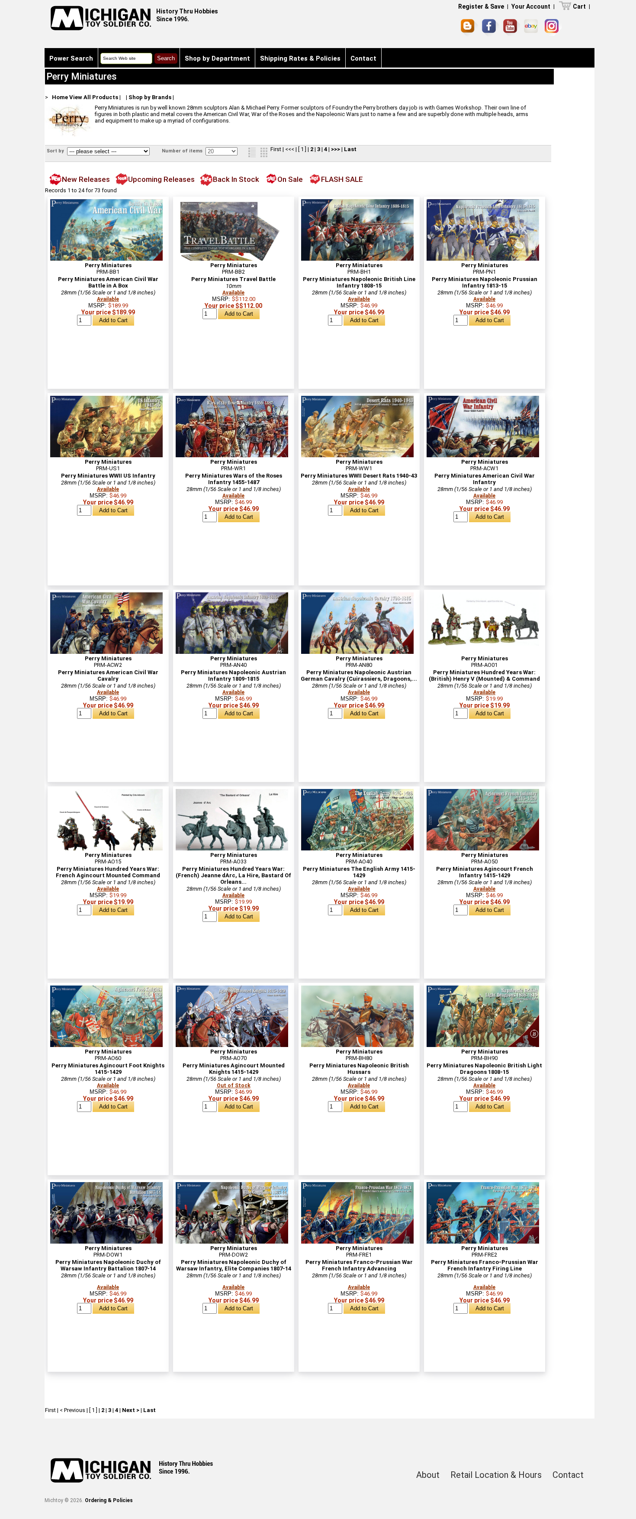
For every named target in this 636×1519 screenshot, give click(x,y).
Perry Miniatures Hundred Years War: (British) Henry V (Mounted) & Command (484, 675)
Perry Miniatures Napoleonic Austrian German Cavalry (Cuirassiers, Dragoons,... (359, 675)
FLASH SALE (342, 179)
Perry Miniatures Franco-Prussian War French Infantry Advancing (359, 1265)
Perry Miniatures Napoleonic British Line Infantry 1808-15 (359, 282)
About (428, 1475)
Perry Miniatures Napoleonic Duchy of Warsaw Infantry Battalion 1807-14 (108, 1265)
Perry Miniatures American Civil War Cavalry (108, 675)
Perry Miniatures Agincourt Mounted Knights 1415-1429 (234, 1068)
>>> (335, 149)
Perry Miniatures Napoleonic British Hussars (359, 1068)
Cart (579, 6)
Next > (130, 1410)
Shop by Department (217, 58)
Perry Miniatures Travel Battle (233, 279)
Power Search (71, 58)
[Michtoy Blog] (469, 27)
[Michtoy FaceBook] (490, 27)
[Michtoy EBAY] (532, 27)
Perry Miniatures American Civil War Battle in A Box (108, 282)
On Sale (290, 179)
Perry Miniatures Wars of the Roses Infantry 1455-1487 (233, 478)
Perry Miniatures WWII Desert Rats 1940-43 (359, 475)
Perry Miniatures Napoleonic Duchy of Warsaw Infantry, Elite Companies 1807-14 (233, 1265)
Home (60, 97)
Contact (363, 58)
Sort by (56, 151)
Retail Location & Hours (496, 1475)
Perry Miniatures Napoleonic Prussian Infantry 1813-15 (484, 282)
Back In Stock (236, 179)
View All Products (93, 97)
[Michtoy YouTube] (511, 27)
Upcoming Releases (161, 179)
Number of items (183, 151)
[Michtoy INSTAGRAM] (553, 27)
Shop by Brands (149, 97)
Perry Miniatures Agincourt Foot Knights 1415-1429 (107, 1068)
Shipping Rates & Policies (300, 58)
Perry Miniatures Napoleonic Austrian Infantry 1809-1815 (233, 675)
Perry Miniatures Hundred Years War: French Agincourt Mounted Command (108, 872)
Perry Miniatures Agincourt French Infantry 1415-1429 (484, 872)
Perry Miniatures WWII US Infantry (108, 475)
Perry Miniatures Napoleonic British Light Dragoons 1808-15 (484, 1068)
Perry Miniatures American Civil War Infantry (484, 478)
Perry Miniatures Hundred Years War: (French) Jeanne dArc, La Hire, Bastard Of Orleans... (233, 875)
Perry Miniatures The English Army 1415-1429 (359, 872)
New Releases (86, 179)
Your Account (530, 6)
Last (350, 149)
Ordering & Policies (109, 1500)
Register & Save (481, 6)
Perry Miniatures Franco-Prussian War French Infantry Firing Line (484, 1265)
